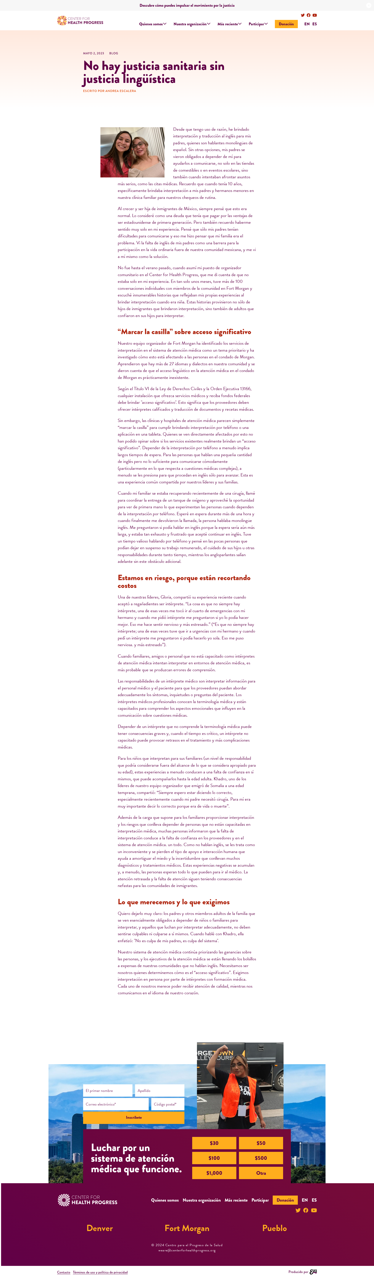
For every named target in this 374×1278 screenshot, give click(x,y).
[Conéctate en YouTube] (315, 15)
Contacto (63, 1272)
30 (214, 1143)
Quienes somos (151, 24)
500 (261, 1158)
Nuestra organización (190, 24)
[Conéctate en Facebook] (309, 15)
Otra (261, 1173)
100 (214, 1158)
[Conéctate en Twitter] (303, 15)
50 (261, 1143)
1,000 (214, 1173)
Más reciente (228, 24)
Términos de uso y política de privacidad (100, 1272)
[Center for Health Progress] (80, 21)
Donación (286, 24)
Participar (256, 24)
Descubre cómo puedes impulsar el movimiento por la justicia (187, 5)
